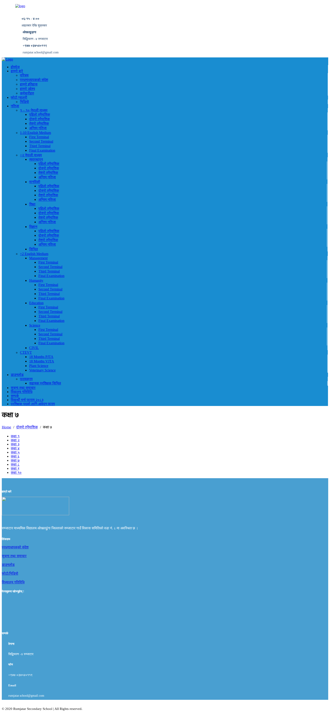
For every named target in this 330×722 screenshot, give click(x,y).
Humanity (36, 280)
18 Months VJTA (41, 361)
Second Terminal (41, 141)
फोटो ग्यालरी (19, 97)
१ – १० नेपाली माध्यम (33, 110)
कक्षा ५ (15, 452)
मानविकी (34, 182)
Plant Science (38, 366)
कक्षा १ (15, 436)
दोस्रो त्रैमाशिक (39, 119)
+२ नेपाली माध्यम (31, 155)
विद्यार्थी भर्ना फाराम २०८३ (27, 400)
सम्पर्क (15, 396)
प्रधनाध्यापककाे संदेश (34, 80)
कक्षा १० (16, 472)
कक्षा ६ (15, 456)
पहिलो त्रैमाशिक (39, 114)
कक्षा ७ (15, 460)
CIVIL (34, 348)
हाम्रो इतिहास (28, 84)
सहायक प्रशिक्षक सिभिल (45, 383)
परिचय (24, 75)
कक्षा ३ (15, 444)
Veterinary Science (42, 370)
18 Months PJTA (41, 357)
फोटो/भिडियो (10, 573)
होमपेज (15, 67)
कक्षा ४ (15, 448)
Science (34, 325)
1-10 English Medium (35, 133)
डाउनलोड (17, 375)
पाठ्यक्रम (26, 379)
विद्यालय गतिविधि (21, 392)
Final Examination (42, 150)
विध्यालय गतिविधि (13, 582)
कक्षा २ (15, 440)
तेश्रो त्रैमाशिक (39, 123)
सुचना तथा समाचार (23, 388)
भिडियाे (24, 102)
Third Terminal (40, 146)
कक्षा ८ (15, 464)
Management (38, 258)
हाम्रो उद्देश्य (27, 89)
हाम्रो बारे (17, 71)
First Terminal (39, 137)
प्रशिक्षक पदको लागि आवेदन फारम (33, 404)
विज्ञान (33, 227)
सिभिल (33, 249)
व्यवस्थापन (36, 159)
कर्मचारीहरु (27, 93)
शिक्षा (32, 204)
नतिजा (15, 106)
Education (36, 303)
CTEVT (26, 352)
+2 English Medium (34, 254)
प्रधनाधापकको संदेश (15, 547)
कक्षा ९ (15, 468)
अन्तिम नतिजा (38, 128)
